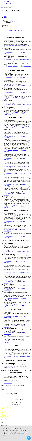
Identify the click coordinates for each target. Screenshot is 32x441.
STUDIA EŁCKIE (13, 21)
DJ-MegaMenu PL (6, 7)
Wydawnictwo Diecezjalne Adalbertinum (18, 390)
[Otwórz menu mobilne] (1, 7)
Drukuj (5, 16)
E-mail (5, 17)
